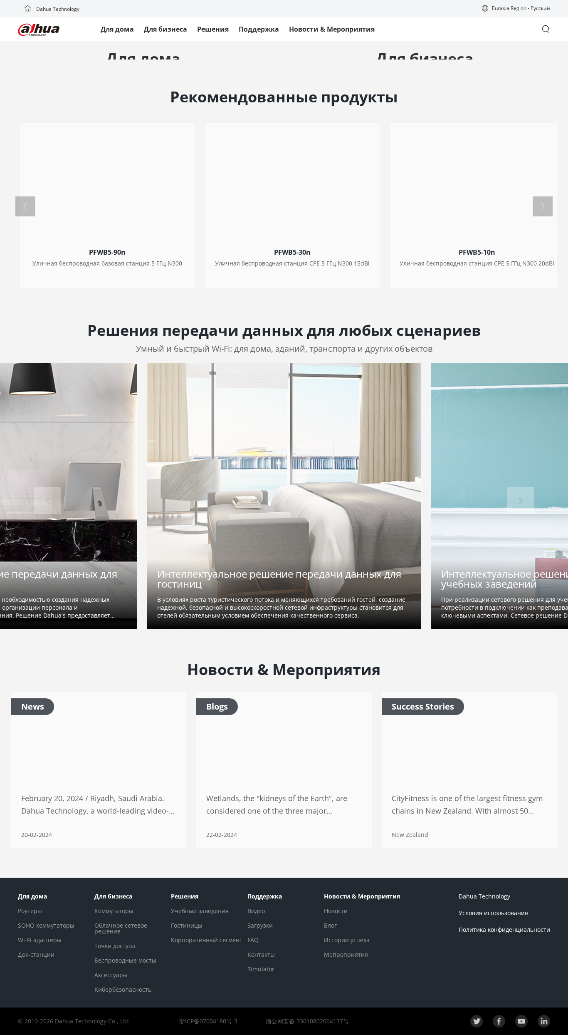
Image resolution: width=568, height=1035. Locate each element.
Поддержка (259, 29)
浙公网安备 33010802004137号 (306, 1021)
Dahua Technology (57, 8)
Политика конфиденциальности (504, 929)
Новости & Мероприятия (332, 29)
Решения (213, 29)
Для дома (117, 29)
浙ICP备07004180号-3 (208, 1021)
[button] (516, 8)
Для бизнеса (165, 29)
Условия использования (493, 913)
